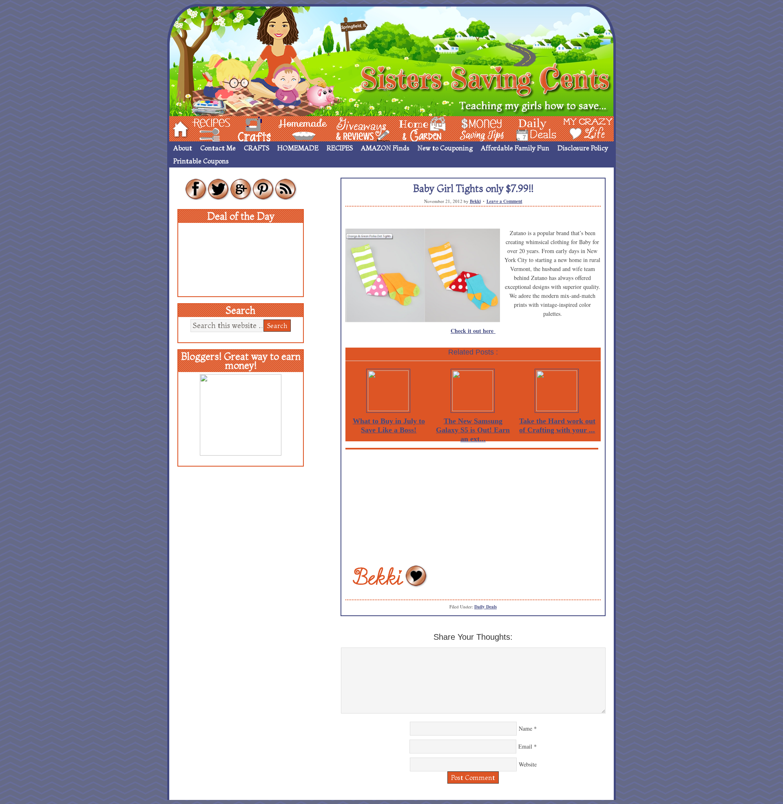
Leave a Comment (504, 201)
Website (528, 764)
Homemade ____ (293, 128)
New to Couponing (445, 148)
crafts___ (242, 128)
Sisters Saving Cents (391, 60)
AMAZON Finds (385, 148)
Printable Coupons (201, 161)
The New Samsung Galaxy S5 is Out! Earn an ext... (473, 430)
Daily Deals (485, 607)
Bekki (475, 201)
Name (525, 728)
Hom (178, 128)
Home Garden (414, 128)
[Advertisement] (473, 506)
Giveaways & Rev (356, 128)
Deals (532, 128)
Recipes (204, 128)
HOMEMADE (298, 148)
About (182, 148)
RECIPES (340, 148)
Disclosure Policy (582, 148)
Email (525, 746)
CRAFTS (256, 148)
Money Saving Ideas (479, 128)
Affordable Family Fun (515, 148)
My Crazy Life (574, 128)
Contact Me (218, 148)
